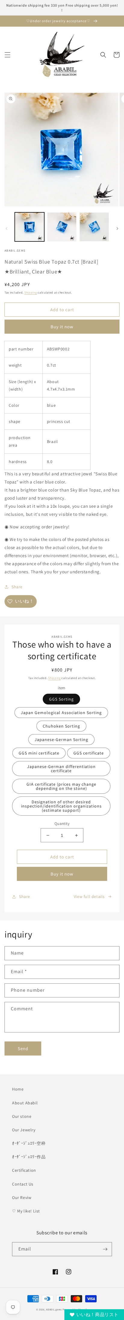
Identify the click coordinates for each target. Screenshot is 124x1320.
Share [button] (17, 586)
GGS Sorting (61, 699)
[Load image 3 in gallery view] (94, 227)
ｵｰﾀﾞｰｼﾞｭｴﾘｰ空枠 (29, 1143)
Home (17, 1089)
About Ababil (25, 1103)
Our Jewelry (24, 1129)
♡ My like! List (26, 1211)
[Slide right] (117, 228)
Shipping (30, 292)
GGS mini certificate (39, 753)
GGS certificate (88, 753)
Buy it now (62, 326)
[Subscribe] (105, 1249)
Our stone (21, 1116)
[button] (7, 54)
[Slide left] (6, 228)
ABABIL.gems (54, 1309)
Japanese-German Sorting (61, 739)
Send (23, 1048)
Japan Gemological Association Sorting (61, 712)
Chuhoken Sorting (61, 726)
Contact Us (22, 1184)
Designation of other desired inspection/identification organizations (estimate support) (61, 806)
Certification (24, 1170)
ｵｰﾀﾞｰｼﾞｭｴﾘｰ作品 (29, 1156)
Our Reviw (21, 1197)
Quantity (62, 823)
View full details (89, 896)
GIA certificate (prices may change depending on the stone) (61, 786)
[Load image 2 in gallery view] (62, 227)
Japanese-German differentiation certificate (61, 768)
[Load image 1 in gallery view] (29, 227)
